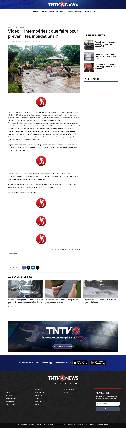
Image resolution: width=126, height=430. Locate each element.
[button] (94, 11)
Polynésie (15, 27)
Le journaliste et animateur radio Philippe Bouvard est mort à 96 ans (105, 67)
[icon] (9, 27)
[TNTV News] (63, 378)
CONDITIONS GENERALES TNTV (72, 424)
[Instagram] (55, 383)
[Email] (37, 268)
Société (22, 27)
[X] (28, 268)
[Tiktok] (71, 383)
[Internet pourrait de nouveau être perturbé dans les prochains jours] (63, 289)
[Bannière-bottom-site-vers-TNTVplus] (63, 351)
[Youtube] (76, 383)
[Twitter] (60, 383)
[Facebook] (24, 268)
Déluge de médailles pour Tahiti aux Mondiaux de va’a (105, 55)
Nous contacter (69, 389)
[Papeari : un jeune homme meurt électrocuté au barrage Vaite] (89, 45)
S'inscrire (108, 409)
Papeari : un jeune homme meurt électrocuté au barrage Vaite (105, 44)
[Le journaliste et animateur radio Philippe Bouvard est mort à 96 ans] (89, 67)
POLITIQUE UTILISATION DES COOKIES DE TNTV (94, 424)
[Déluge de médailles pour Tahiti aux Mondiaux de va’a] (89, 56)
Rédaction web (13, 254)
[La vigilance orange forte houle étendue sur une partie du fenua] (100, 289)
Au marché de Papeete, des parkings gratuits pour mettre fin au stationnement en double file (25, 302)
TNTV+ (66, 392)
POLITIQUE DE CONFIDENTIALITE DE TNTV (51, 424)
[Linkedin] (33, 268)
